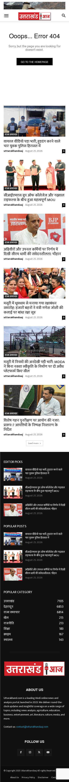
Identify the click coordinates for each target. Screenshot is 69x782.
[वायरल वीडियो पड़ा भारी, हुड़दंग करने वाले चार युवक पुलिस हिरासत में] (34, 121)
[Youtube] (48, 752)
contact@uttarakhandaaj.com (32, 727)
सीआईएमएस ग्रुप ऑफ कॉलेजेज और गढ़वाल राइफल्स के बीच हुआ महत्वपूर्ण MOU (34, 197)
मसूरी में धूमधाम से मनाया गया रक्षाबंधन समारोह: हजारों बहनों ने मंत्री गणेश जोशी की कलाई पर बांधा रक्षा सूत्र (33, 308)
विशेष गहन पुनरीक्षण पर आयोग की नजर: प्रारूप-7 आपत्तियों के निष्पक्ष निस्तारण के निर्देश (31, 425)
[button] (6, 16)
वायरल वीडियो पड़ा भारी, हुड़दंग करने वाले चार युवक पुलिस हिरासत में (32, 143)
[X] (39, 752)
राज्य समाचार (11, 135)
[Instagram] (29, 752)
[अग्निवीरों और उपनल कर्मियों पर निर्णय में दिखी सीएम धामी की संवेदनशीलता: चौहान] (34, 229)
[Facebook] (20, 752)
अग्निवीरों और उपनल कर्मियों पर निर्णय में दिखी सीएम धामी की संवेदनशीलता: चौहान (32, 251)
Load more (33, 443)
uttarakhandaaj (13, 151)
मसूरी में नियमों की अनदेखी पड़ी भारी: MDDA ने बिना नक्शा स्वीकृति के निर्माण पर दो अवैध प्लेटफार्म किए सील (34, 366)
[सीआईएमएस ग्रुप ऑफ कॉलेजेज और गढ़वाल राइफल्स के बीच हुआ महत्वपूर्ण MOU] (34, 175)
